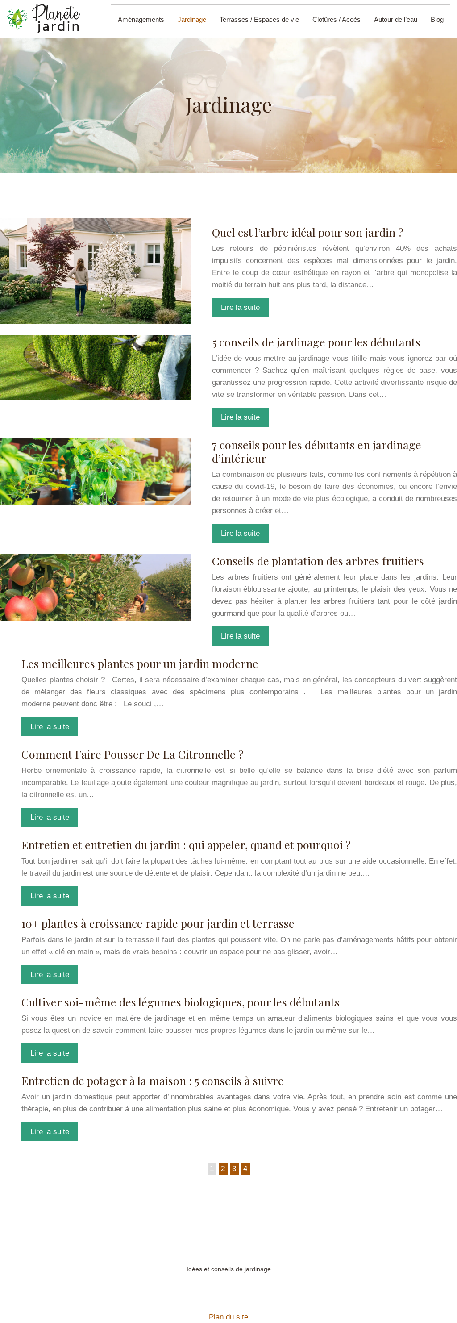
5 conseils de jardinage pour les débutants (316, 341)
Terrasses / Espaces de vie (259, 19)
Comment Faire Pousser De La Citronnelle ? (132, 754)
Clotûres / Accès (336, 19)
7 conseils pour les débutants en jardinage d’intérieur (316, 451)
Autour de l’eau (395, 19)
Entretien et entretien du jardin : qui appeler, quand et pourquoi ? (186, 844)
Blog (437, 19)
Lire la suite (240, 307)
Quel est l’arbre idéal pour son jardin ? (307, 232)
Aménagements (141, 19)
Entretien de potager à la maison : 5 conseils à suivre (152, 1080)
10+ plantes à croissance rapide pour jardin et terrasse (158, 923)
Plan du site (228, 1317)
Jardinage (192, 19)
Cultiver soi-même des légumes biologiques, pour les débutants (180, 1001)
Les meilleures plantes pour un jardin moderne (139, 663)
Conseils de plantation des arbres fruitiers (318, 560)
